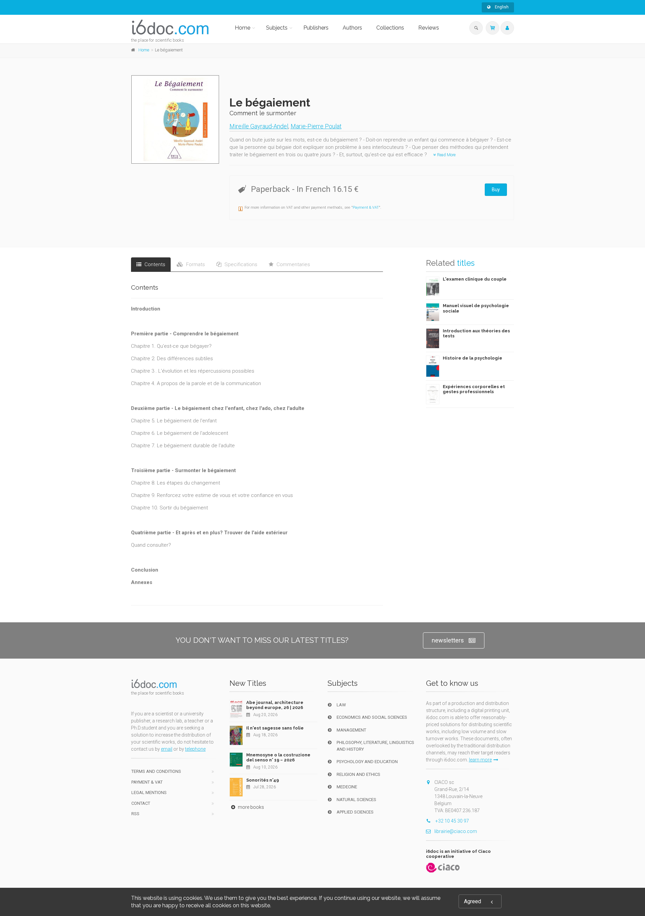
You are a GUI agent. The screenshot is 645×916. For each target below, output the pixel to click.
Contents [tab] (154, 264)
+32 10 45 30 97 (451, 821)
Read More (446, 155)
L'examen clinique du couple (475, 279)
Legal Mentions (149, 792)
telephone (195, 749)
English (501, 7)
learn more (480, 759)
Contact (140, 803)
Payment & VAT (366, 207)
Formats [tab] (195, 264)
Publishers (316, 28)
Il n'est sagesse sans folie (275, 728)
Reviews (428, 28)
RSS (135, 813)
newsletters (448, 640)
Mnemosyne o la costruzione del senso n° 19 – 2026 (278, 757)
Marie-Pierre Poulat (316, 126)
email (166, 749)
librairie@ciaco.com (455, 831)
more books (250, 807)
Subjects (277, 28)
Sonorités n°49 (262, 780)
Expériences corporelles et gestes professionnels (474, 389)
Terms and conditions (156, 771)
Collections (390, 28)
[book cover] (175, 119)
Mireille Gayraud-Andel (258, 126)
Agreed (472, 901)
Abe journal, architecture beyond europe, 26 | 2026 (274, 705)
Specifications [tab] (240, 264)
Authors (352, 28)
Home (242, 28)
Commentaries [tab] (292, 264)
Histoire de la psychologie (472, 358)
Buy (496, 189)
